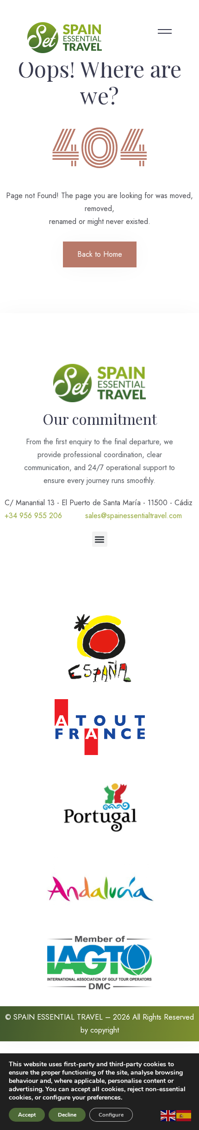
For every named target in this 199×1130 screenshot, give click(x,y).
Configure (111, 1114)
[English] (168, 1115)
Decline (67, 1114)
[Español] (184, 1115)
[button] (99, 539)
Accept (27, 1114)
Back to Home (99, 254)
